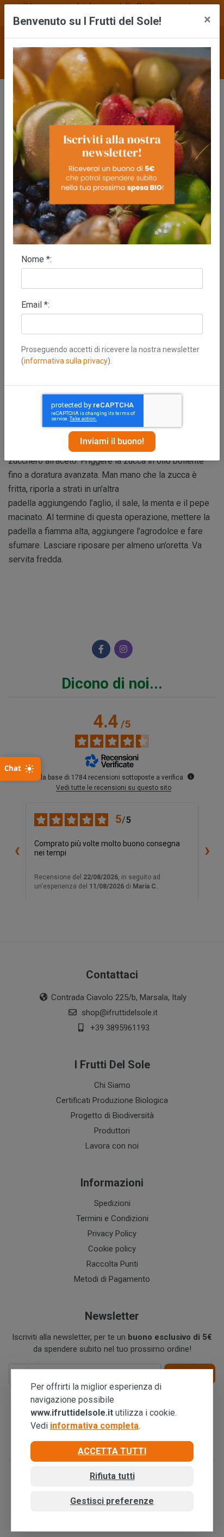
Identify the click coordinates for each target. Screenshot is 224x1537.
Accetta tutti (112, 1451)
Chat (12, 768)
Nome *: (36, 259)
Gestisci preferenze (112, 1501)
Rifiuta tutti (112, 1476)
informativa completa (94, 1426)
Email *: (35, 305)
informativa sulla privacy (66, 360)
